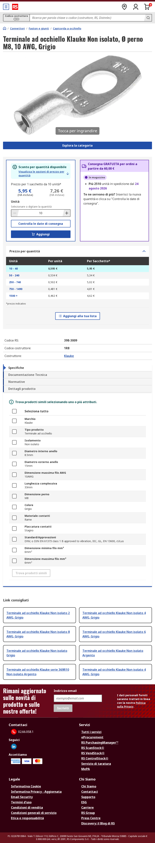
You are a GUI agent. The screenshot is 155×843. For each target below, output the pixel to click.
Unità (15, 201)
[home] (4, 28)
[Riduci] (15, 213)
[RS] (15, 7)
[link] (44, 173)
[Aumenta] (66, 213)
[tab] (77, 367)
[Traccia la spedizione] (124, 6)
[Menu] (6, 7)
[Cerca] (148, 17)
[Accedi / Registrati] (136, 6)
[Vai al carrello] (147, 6)
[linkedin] (14, 746)
